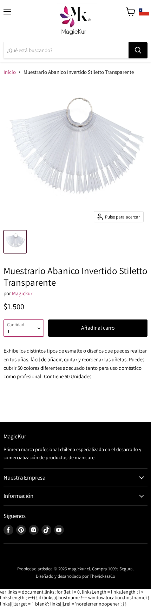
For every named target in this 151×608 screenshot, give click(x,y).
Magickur (22, 293)
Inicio (10, 72)
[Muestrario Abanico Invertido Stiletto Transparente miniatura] (15, 241)
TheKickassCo (102, 576)
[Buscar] (138, 50)
